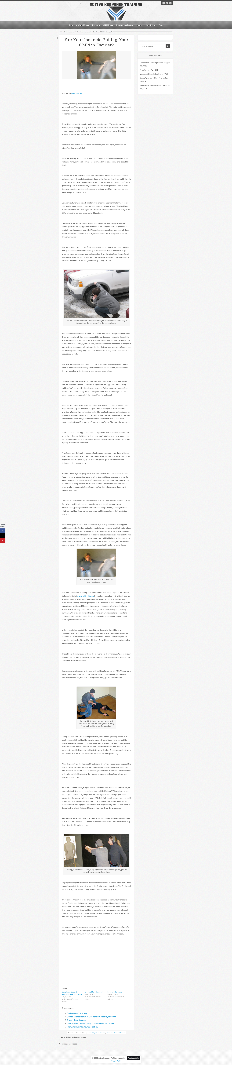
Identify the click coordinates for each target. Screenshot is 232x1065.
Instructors (96, 25)
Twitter (167, 3)
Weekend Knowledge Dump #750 (154, 74)
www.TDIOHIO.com (85, 596)
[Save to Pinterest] (2, 540)
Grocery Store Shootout (94, 992)
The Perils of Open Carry (77, 1013)
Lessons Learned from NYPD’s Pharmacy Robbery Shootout (91, 1016)
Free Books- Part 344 (149, 70)
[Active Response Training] (116, 11)
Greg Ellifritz (76, 93)
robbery (83, 1037)
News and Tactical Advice (115, 1032)
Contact (139, 25)
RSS (170, 3)
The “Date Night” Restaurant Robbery (82, 1027)
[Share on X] (2, 535)
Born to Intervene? (115, 992)
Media (161, 25)
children (68, 1037)
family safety (76, 1037)
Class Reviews (150, 25)
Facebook (163, 3)
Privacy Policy (116, 1061)
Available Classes (82, 25)
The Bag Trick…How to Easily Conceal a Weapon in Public (91, 1023)
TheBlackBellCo (133, 1058)
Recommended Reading (124, 25)
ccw (63, 1037)
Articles (71, 32)
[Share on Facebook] (2, 530)
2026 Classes (108, 25)
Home (71, 25)
